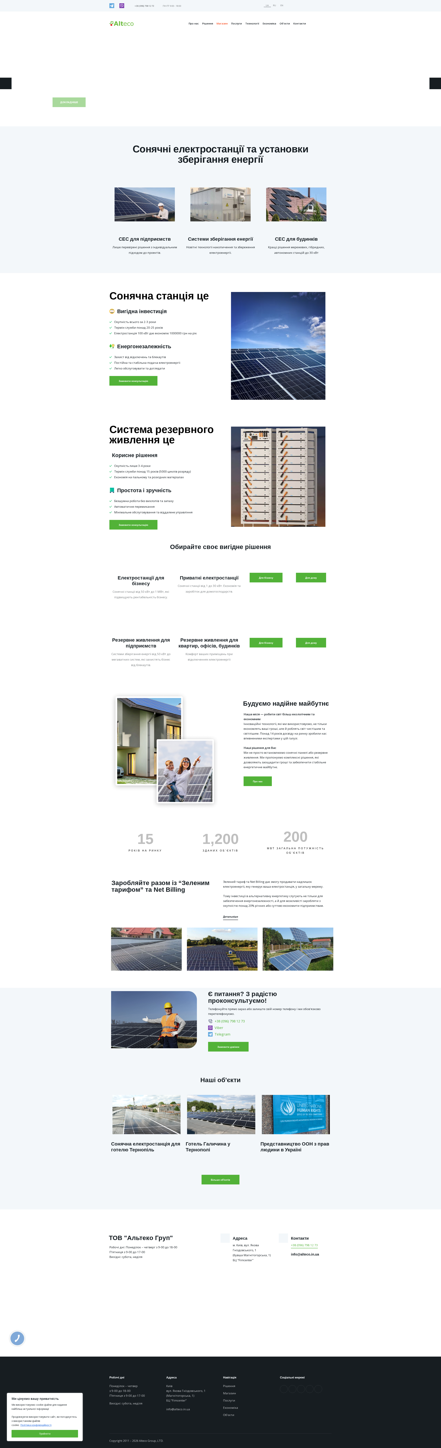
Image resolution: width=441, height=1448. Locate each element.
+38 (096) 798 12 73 (304, 1245)
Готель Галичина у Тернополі (208, 1146)
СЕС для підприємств (145, 239)
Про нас (194, 23)
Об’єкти (285, 23)
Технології (252, 23)
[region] (45, 1417)
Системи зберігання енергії (220, 239)
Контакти (299, 23)
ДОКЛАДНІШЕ (69, 101)
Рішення (207, 23)
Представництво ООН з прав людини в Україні (294, 1146)
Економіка (269, 23)
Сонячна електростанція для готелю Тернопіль (145, 1146)
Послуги (236, 23)
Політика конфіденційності (36, 1425)
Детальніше (230, 916)
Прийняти (44, 1433)
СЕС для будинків (296, 239)
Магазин (222, 23)
